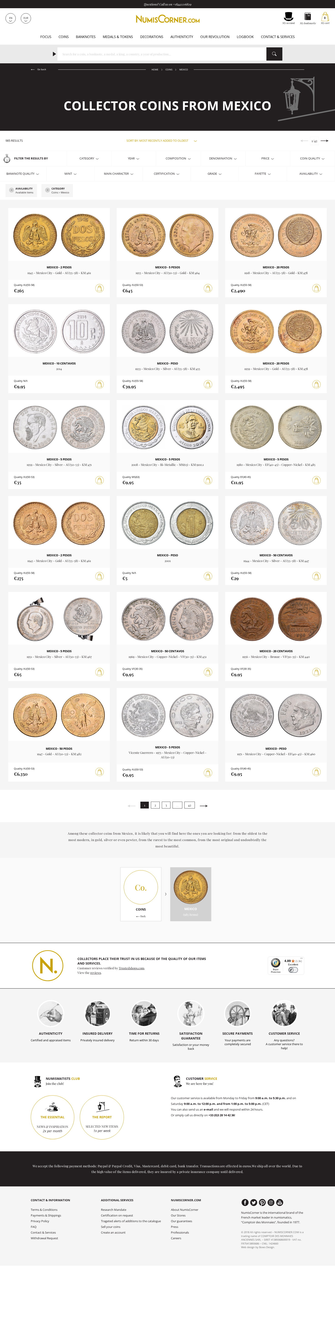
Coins (64, 36)
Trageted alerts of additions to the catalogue (131, 1221)
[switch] (293, 970)
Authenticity (181, 36)
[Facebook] (245, 1202)
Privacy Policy (40, 1221)
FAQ (33, 1227)
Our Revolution (214, 36)
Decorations (151, 36)
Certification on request (117, 1215)
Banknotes (85, 36)
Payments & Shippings (46, 1215)
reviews (95, 972)
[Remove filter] (11, 190)
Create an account (113, 1232)
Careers (176, 1238)
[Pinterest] (262, 1202)
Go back (41, 69)
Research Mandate (113, 1210)
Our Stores (178, 1215)
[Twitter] (254, 1202)
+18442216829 (182, 4)
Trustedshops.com (131, 968)
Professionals (180, 1232)
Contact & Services (278, 36)
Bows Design (266, 1247)
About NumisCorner (184, 1210)
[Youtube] (280, 1202)
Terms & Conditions (44, 1210)
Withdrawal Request (44, 1238)
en (10, 18)
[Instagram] (271, 1202)
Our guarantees (181, 1221)
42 (189, 805)
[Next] (204, 806)
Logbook (245, 36)
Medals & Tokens (118, 36)
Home (155, 69)
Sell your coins (110, 1227)
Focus (45, 36)
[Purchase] (99, 288)
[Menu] (301, 959)
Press (174, 1227)
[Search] (274, 54)
